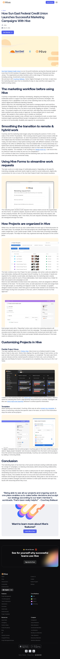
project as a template (47, 408)
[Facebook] (26, 651)
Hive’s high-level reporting (15, 401)
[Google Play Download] (36, 646)
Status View (25, 351)
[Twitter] (30, 651)
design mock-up (41, 149)
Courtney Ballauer (19, 79)
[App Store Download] (24, 646)
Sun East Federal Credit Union (11, 71)
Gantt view (27, 397)
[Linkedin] (33, 651)
